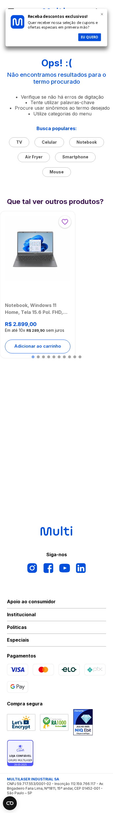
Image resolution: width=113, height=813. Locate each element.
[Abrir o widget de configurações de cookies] (10, 803)
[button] (33, 356)
